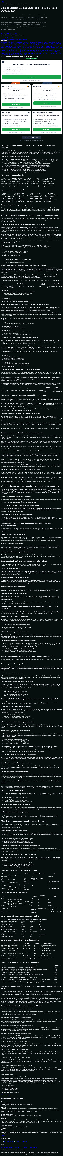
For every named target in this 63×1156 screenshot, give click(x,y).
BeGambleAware (19, 1141)
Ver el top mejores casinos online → (9, 33)
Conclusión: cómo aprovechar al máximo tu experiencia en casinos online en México (41, 53)
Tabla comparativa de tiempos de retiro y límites (16, 51)
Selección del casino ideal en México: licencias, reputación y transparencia (36, 43)
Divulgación (17, 1147)
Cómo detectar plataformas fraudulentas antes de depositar (25, 50)
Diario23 (3, 1)
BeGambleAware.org (39, 140)
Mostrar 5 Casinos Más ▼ (31, 137)
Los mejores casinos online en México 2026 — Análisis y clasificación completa (20, 42)
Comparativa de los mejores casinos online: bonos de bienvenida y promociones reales (31, 44)
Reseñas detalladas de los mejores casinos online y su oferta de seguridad (37, 47)
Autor (2, 2)
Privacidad (3, 1147)
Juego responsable (34, 1147)
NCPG (26, 1141)
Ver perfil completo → (6, 1095)
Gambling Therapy (8, 1141)
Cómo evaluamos (25, 1147)
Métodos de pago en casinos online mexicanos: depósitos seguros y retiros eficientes (24, 46)
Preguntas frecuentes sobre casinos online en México (14, 54)
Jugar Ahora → (31, 77)
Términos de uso (10, 1147)
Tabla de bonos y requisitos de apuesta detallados (41, 51)
